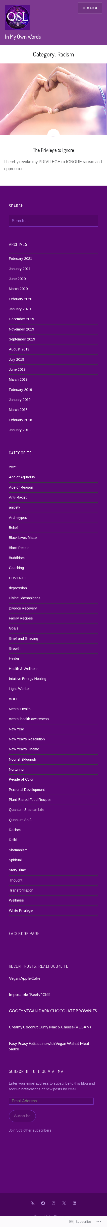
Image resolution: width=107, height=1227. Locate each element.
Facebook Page (24, 933)
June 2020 (17, 279)
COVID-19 (17, 578)
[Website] (32, 1203)
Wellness (16, 900)
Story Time (17, 870)
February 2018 (20, 420)
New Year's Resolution (27, 739)
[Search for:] (53, 221)
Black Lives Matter (23, 538)
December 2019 (21, 319)
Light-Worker (19, 689)
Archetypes (18, 518)
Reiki (13, 840)
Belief (13, 528)
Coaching (16, 568)
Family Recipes (21, 618)
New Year (16, 729)
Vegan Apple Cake (24, 978)
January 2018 (20, 430)
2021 (13, 467)
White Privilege (21, 911)
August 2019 (19, 349)
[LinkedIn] (74, 1203)
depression (18, 588)
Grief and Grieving (23, 638)
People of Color (21, 779)
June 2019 (17, 369)
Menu (92, 8)
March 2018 (18, 410)
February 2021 (20, 259)
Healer (14, 658)
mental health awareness (29, 719)
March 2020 (18, 289)
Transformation (21, 890)
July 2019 (16, 359)
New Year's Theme (24, 749)
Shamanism (18, 850)
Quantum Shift (20, 820)
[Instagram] (53, 1203)
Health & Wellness (24, 669)
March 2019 (18, 379)
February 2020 (20, 299)
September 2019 (22, 339)
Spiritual (15, 860)
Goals (13, 628)
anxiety (14, 507)
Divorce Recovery (23, 608)
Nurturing (16, 769)
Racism (15, 830)
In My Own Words (23, 36)
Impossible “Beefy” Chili (29, 994)
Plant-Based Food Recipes (30, 800)
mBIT (13, 699)
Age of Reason (21, 487)
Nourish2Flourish (22, 759)
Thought (15, 880)
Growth (14, 648)
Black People (19, 548)
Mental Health (20, 709)
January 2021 (20, 269)
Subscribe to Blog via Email (38, 1071)
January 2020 (20, 309)
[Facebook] (43, 1203)
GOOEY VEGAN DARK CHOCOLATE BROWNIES (53, 1010)
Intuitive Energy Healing (27, 679)
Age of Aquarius (22, 477)
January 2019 (20, 400)
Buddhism (17, 558)
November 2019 (21, 329)
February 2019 (20, 390)
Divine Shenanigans (25, 598)
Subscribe (22, 1116)
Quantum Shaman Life (26, 810)
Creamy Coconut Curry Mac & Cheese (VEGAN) (50, 1026)
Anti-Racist (18, 497)
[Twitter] (63, 1203)
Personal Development (27, 790)
